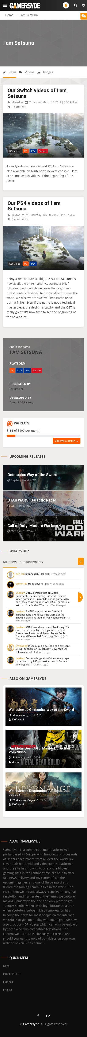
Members (10, 562)
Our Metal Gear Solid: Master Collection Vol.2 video (39, 750)
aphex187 (21, 583)
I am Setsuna (62, 166)
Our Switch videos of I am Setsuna (37, 93)
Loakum (20, 593)
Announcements (31, 562)
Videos (29, 72)
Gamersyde (31, 1024)
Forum (7, 990)
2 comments (19, 219)
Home (9, 15)
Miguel (15, 102)
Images (47, 72)
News (12, 72)
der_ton (20, 574)
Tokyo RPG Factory (21, 402)
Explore (8, 982)
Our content (12, 974)
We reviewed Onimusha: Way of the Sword (41, 710)
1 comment (18, 106)
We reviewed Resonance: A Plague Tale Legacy (39, 793)
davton (15, 215)
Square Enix (17, 389)
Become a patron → (66, 440)
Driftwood (21, 646)
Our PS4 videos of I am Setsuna (34, 206)
